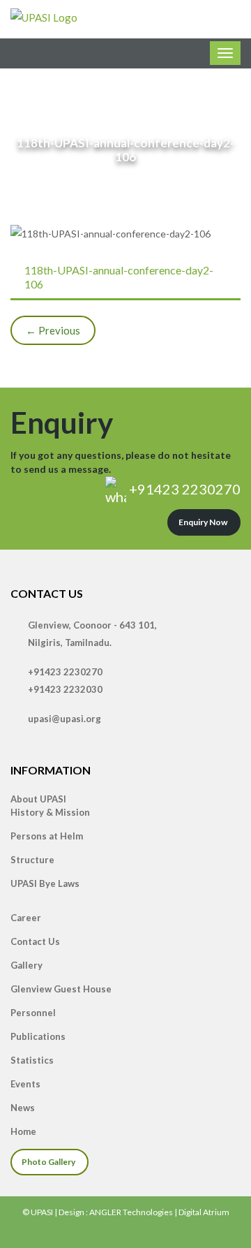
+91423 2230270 (183, 488)
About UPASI (38, 799)
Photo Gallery (48, 1162)
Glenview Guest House (61, 988)
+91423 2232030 (65, 689)
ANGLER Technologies (131, 1212)
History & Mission (50, 812)
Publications (38, 1036)
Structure (32, 859)
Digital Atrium (203, 1212)
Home (23, 1131)
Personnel (33, 1012)
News (22, 1107)
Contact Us (35, 941)
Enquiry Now (202, 522)
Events (25, 1083)
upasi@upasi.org (64, 718)
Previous (53, 330)
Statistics (32, 1060)
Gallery (26, 965)
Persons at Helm (46, 836)
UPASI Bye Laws (44, 883)
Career (25, 917)
